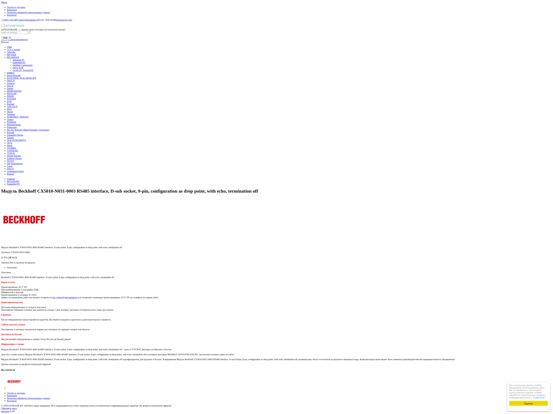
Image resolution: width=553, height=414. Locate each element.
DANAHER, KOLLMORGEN (21, 78)
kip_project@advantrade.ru (65, 297)
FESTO (10, 161)
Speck (10, 145)
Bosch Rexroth (14, 75)
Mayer (10, 112)
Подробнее (539, 397)
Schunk (10, 137)
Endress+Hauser (14, 158)
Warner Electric (14, 156)
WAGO (10, 169)
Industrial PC (19, 60)
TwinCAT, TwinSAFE (23, 70)
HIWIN (10, 96)
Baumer (10, 174)
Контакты (12, 15)
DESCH (11, 80)
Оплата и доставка (16, 7)
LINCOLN (12, 106)
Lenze (10, 166)
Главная (11, 179)
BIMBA (11, 73)
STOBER (11, 148)
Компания (12, 10)
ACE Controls (13, 49)
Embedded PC (19, 62)
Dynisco (11, 83)
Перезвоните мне (63, 20)
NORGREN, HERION (18, 117)
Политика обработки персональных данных (28, 12)
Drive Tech (18, 68)
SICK (9, 143)
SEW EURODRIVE (16, 140)
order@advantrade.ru (28, 20)
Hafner (10, 88)
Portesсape (12, 127)
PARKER (11, 122)
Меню (4, 2)
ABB (9, 47)
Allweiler (11, 52)
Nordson (11, 114)
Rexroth (10, 132)
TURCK (11, 153)
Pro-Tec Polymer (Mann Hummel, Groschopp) (28, 130)
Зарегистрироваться (18, 39)
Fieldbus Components (23, 65)
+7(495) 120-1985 (9, 20)
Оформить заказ (9, 408)
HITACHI (11, 93)
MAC (9, 109)
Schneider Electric (15, 135)
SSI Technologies (15, 163)
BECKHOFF (13, 57)
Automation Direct (15, 171)
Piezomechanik (14, 125)
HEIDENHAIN (14, 91)
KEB (9, 101)
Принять (528, 403)
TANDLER (12, 150)
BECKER (11, 55)
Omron (10, 119)
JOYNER (11, 99)
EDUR (10, 86)
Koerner (10, 104)
